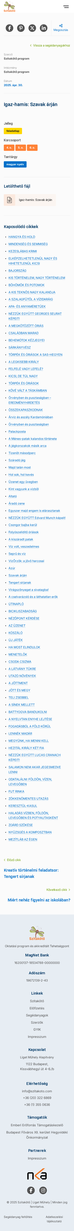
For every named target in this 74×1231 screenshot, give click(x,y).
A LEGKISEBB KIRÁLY (24, 362)
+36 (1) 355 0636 (37, 1105)
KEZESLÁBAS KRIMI (23, 251)
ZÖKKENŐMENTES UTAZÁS (28, 798)
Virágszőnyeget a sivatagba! (29, 590)
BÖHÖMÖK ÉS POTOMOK (27, 285)
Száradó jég (17, 460)
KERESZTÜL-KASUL (23, 806)
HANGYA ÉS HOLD (22, 237)
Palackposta (17, 431)
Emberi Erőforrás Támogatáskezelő (37, 1125)
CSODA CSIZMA (20, 662)
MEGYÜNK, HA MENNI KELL (29, 741)
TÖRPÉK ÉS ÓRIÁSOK (24, 383)
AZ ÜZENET (17, 625)
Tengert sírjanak (20, 582)
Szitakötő (37, 1001)
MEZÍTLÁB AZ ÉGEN (23, 839)
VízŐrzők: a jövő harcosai (26, 561)
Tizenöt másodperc (22, 453)
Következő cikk (56, 890)
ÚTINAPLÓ (16, 604)
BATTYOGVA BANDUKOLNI (28, 712)
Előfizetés (37, 1008)
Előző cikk (14, 860)
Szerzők (37, 1022)
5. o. (20, 147)
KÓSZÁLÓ (16, 633)
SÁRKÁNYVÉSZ (20, 347)
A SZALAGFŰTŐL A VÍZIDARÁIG (31, 299)
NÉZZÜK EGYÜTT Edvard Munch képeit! (37, 518)
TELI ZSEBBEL (19, 697)
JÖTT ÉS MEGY (19, 690)
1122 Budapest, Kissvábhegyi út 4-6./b (37, 1066)
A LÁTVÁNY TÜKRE (22, 669)
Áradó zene (17, 503)
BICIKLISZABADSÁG (23, 611)
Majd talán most (20, 467)
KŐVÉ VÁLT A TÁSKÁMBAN (28, 390)
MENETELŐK (18, 654)
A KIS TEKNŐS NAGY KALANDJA (32, 292)
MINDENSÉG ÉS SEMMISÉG (28, 244)
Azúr (12, 568)
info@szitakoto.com (37, 1091)
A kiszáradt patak (21, 539)
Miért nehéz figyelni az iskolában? (39, 900)
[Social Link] (31, 1190)
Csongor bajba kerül (23, 525)
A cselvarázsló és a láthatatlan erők (33, 597)
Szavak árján (18, 575)
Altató (13, 496)
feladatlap (12, 130)
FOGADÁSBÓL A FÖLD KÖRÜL (30, 726)
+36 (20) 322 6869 (37, 1098)
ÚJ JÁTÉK (16, 640)
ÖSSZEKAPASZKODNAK (26, 410)
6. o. (32, 147)
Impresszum (37, 1037)
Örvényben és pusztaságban (29, 424)
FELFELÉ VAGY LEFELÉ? (26, 369)
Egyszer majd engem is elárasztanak (34, 510)
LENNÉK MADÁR (20, 733)
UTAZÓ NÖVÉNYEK (22, 676)
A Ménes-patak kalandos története (33, 439)
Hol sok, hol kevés (21, 474)
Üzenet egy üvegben (23, 482)
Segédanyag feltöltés (18, 1217)
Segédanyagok (37, 1015)
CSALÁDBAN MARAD (24, 333)
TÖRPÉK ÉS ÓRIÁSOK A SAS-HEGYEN (35, 355)
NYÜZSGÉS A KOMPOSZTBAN (30, 832)
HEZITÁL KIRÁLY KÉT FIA (26, 748)
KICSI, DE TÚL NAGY (23, 376)
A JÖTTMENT (18, 683)
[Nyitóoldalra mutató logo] (37, 933)
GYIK (37, 1029)
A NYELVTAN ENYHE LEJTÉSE (30, 719)
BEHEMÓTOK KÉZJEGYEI (27, 340)
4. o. (9, 147)
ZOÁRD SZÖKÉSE (21, 825)
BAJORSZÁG (17, 270)
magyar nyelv (15, 164)
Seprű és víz (17, 554)
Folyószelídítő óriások (24, 532)
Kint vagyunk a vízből (24, 489)
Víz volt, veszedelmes (24, 546)
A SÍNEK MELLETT (22, 705)
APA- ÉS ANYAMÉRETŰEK (27, 306)
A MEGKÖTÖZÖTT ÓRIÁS (26, 326)
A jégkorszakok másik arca (27, 446)
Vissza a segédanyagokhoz (51, 45)
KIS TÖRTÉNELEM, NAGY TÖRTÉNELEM (37, 278)
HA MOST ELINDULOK (24, 647)
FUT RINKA (16, 791)
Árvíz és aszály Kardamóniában (31, 417)
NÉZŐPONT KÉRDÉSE (24, 618)
